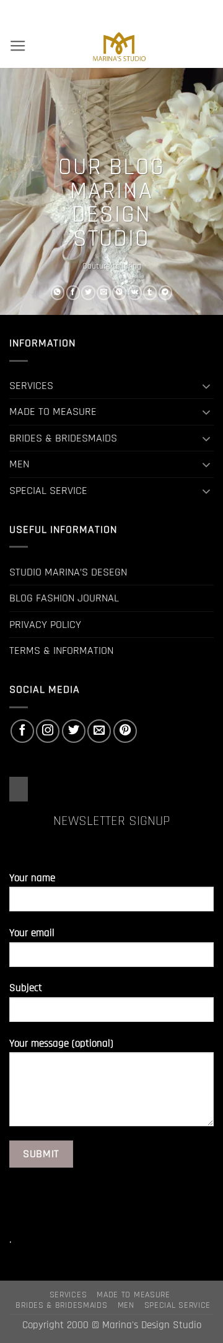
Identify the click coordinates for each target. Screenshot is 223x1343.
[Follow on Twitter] (73, 731)
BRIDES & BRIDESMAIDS (63, 438)
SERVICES (31, 386)
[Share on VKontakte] (135, 292)
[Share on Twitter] (88, 292)
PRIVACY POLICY (45, 624)
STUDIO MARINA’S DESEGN (68, 572)
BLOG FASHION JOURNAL (64, 598)
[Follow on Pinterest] (125, 731)
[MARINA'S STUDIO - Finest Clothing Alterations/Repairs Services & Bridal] (119, 46)
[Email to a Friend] (104, 292)
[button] (18, 46)
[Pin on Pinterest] (119, 292)
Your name (32, 878)
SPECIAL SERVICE (48, 490)
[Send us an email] (99, 731)
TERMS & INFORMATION (61, 650)
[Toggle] (206, 386)
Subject (25, 988)
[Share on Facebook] (73, 292)
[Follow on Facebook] (22, 731)
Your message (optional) (61, 1043)
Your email (32, 933)
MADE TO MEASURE (53, 411)
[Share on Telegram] (166, 292)
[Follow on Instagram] (47, 731)
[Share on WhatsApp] (58, 292)
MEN (19, 464)
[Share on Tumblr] (150, 292)
